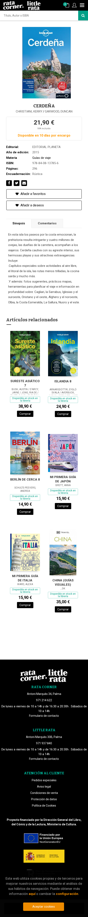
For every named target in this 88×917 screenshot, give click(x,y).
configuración (67, 894)
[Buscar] (83, 15)
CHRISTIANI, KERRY (29, 111)
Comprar (25, 413)
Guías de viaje (41, 158)
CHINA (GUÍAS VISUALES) (63, 582)
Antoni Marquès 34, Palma (44, 694)
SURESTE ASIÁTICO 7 (25, 383)
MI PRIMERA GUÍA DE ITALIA (25, 578)
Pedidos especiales (44, 780)
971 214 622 (44, 700)
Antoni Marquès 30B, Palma (44, 737)
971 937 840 (44, 743)
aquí (32, 894)
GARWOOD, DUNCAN (58, 111)
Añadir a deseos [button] (32, 205)
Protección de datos (44, 799)
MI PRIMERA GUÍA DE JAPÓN (63, 479)
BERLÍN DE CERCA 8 (25, 479)
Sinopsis (18, 223)
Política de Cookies (44, 805)
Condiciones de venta (44, 793)
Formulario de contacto (44, 715)
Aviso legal (44, 786)
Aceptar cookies (43, 906)
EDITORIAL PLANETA (46, 147)
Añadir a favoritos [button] (33, 194)
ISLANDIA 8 (62, 381)
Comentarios (47, 223)
